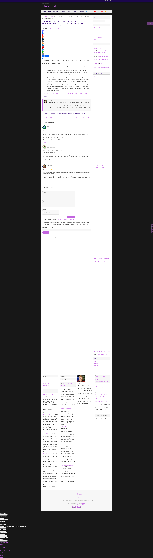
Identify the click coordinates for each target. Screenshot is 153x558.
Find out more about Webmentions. (69, 225)
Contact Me (48, 509)
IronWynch (46, 25)
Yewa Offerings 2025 (47, 433)
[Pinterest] (66, 35)
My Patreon (53, 509)
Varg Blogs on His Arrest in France (50, 117)
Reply (45, 142)
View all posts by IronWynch (55, 109)
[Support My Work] (111, 1)
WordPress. (109, 509)
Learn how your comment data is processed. (65, 219)
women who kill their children (74, 113)
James (95, 67)
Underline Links (3, 527)
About (1, 545)
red (14, 526)
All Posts (1, 544)
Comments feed (96, 365)
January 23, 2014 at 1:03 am (52, 147)
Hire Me (58, 509)
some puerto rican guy (65, 113)
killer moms (51, 113)
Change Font (2, 521)
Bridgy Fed (83, 503)
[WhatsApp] (66, 52)
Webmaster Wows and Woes (5, 550)
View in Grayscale (3, 532)
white (5, 526)
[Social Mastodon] (87, 11)
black (1, 526)
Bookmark (84, 113)
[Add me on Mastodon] (106, 1)
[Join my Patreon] (107, 1)
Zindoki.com (63, 385)
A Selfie (95, 39)
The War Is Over (97, 29)
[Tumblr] (66, 39)
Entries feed (96, 363)
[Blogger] (66, 43)
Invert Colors (2, 534)
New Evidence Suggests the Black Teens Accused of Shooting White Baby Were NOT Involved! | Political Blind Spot (66, 93)
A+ (3, 518)
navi (24, 526)
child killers (46, 113)
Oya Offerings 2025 (47, 453)
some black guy (58, 113)
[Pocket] (66, 46)
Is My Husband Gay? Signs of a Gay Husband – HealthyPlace (101, 52)
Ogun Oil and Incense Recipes (66, 408)
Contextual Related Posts (102, 354)
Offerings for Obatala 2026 (48, 394)
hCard (73, 501)
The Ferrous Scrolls (48, 6)
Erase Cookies (3, 531)
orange (17, 526)
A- (0, 518)
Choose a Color (3, 524)
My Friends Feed (3, 552)
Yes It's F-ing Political (49, 16)
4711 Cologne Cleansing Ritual (67, 465)
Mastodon (76, 493)
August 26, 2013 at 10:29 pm (52, 128)
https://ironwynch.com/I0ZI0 (53, 28)
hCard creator (80, 501)
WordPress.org (96, 367)
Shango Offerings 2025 (47, 470)
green (8, 526)
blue (11, 526)
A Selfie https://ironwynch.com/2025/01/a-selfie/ (101, 386)
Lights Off (2, 539)
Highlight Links (3, 529)
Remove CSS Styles (4, 537)
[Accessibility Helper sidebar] (3, 513)
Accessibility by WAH (4, 542)
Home (44, 509)
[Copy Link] (66, 54)
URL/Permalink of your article (48, 227)
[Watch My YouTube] (109, 1)
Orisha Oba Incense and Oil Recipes (67, 426)
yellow (21, 526)
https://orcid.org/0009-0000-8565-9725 (77, 504)
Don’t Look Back (97, 27)
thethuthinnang (96, 63)
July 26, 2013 (52, 25)
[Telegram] (66, 50)
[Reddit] (66, 37)
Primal (1, 549)
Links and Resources (4, 553)
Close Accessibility (3, 514)
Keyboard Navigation (4, 519)
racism (54, 113)
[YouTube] (95, 11)
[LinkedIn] (66, 45)
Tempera (104, 509)
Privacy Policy (2, 547)
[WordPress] (66, 41)
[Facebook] (66, 33)
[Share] (66, 58)
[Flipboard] (66, 48)
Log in (95, 361)
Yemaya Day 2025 (46, 414)
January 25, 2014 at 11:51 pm (52, 167)
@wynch (62, 509)
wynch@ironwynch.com (76, 497)
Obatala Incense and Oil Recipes (67, 445)
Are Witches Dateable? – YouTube (83, 117)
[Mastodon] (66, 31)
